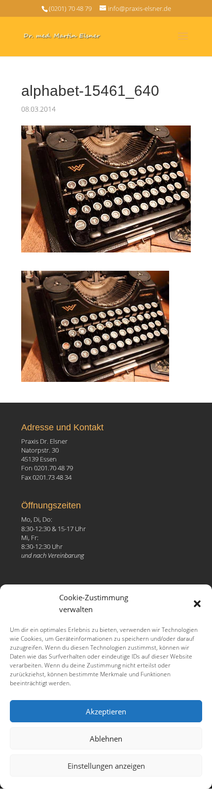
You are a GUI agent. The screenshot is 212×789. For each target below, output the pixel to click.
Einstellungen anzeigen (106, 766)
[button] (197, 604)
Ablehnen (106, 739)
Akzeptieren (106, 711)
